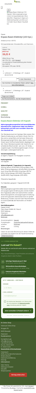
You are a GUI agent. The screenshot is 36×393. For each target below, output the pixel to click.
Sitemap (3, 360)
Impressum (4, 352)
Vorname (5, 284)
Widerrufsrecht (6, 356)
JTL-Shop (13, 388)
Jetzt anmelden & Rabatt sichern (17, 311)
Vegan (18, 224)
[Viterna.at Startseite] (18, 1)
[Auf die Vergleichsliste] (7, 10)
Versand (17, 60)
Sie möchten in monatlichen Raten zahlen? (18, 84)
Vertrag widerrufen (18, 375)
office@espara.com (7, 215)
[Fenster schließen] (1, 7)
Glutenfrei (17, 222)
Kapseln (16, 220)
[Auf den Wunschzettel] (9, 10)
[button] (20, 74)
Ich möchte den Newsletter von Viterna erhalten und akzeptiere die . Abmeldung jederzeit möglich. (19, 303)
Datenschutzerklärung (8, 358)
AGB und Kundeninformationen (11, 354)
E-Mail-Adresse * (8, 292)
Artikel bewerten (7, 236)
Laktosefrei (23, 222)
